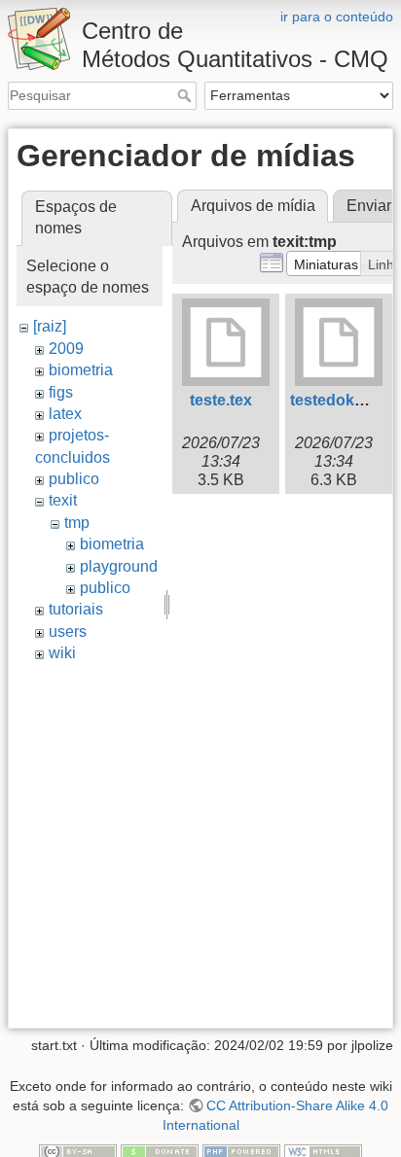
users (68, 631)
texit (63, 500)
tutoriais (76, 609)
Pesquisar (186, 95)
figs (61, 392)
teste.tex (221, 400)
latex (65, 413)
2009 (66, 348)
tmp (77, 522)
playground (119, 566)
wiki (62, 653)
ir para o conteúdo (336, 16)
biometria (81, 370)
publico (74, 479)
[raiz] (49, 326)
